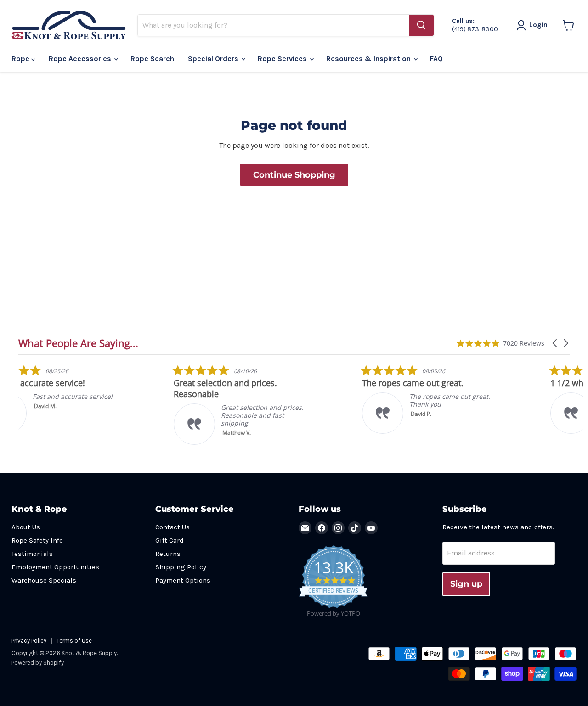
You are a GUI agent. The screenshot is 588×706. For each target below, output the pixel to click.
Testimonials (32, 553)
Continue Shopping (294, 175)
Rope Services (283, 58)
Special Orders (214, 58)
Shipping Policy (180, 567)
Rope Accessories (81, 58)
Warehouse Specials (43, 580)
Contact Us (172, 527)
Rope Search (152, 58)
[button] (555, 343)
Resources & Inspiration (369, 58)
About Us (25, 527)
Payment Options (182, 580)
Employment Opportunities (55, 567)
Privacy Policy (28, 640)
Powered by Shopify (37, 662)
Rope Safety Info (37, 540)
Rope (21, 58)
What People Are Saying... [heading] (78, 343)
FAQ (436, 58)
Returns (168, 553)
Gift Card (169, 540)
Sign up (466, 584)
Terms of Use (74, 640)
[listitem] (87, 399)
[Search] (421, 25)
